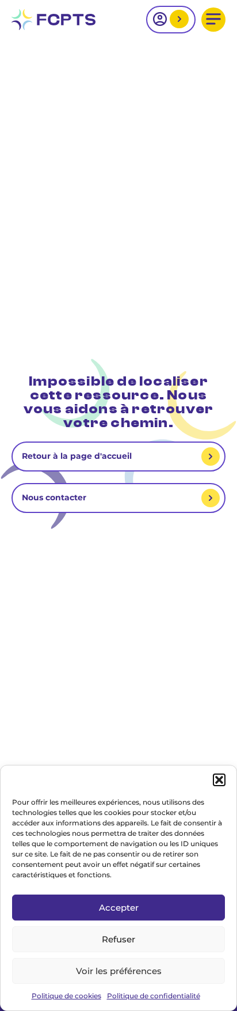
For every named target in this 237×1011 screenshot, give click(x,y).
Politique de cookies (66, 995)
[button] (219, 780)
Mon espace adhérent (178, 20)
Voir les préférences (119, 970)
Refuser (118, 939)
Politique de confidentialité (153, 995)
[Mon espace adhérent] (171, 19)
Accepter (119, 907)
